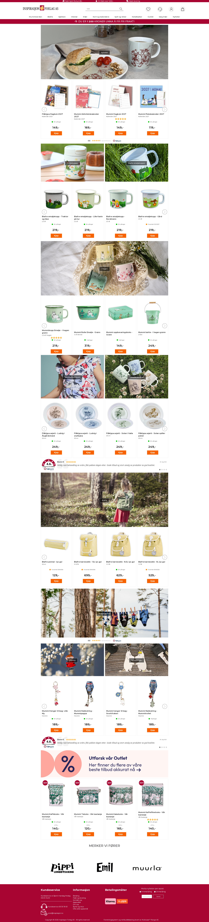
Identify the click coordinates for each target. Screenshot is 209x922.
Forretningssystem (111, 920)
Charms (72, 660)
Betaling (76, 896)
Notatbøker (137, 17)
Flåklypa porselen (136, 377)
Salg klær (163, 17)
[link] (104, 464)
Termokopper (72, 163)
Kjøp (56, 133)
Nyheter (176, 17)
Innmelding (146, 892)
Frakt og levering (79, 898)
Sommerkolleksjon (72, 377)
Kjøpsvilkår (77, 902)
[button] (104, 141)
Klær (85, 17)
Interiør (74, 17)
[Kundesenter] (160, 9)
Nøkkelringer (136, 660)
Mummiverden (35, 17)
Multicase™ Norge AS (150, 920)
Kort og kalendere (101, 17)
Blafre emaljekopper (136, 163)
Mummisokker (104, 614)
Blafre (50, 17)
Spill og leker (120, 17)
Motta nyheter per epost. (152, 889)
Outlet (150, 17)
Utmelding (161, 892)
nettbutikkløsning (127, 920)
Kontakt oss (77, 900)
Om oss (76, 904)
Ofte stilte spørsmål (80, 909)
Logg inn (171, 9)
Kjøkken (62, 17)
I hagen (104, 269)
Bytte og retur (78, 907)
